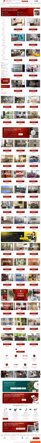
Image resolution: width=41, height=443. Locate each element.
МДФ (3, 30)
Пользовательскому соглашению (13, 136)
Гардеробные (4, 67)
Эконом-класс (4, 57)
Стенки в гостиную (5, 68)
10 (23, 349)
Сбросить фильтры (5, 59)
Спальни (3, 73)
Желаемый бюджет (14, 134)
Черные (4, 21)
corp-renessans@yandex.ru (36, 439)
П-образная (4, 36)
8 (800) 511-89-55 (6, 413)
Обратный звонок (36, 438)
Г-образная (4, 37)
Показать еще (20, 351)
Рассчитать (18, 29)
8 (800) (35, 436)
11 (24, 349)
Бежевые (4, 20)
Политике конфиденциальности (7, 136)
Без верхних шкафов (5, 46)
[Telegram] (34, 1)
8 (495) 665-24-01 (31, 0)
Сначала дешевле (20, 17)
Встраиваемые (4, 48)
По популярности (16, 17)
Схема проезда (27, 438)
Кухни (3, 62)
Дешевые (4, 56)
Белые (3, 19)
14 (26, 349)
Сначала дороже (24, 17)
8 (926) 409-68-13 (6, 415)
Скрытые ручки (4, 47)
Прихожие (3, 70)
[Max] (36, 1)
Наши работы (4, 76)
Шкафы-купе (4, 65)
